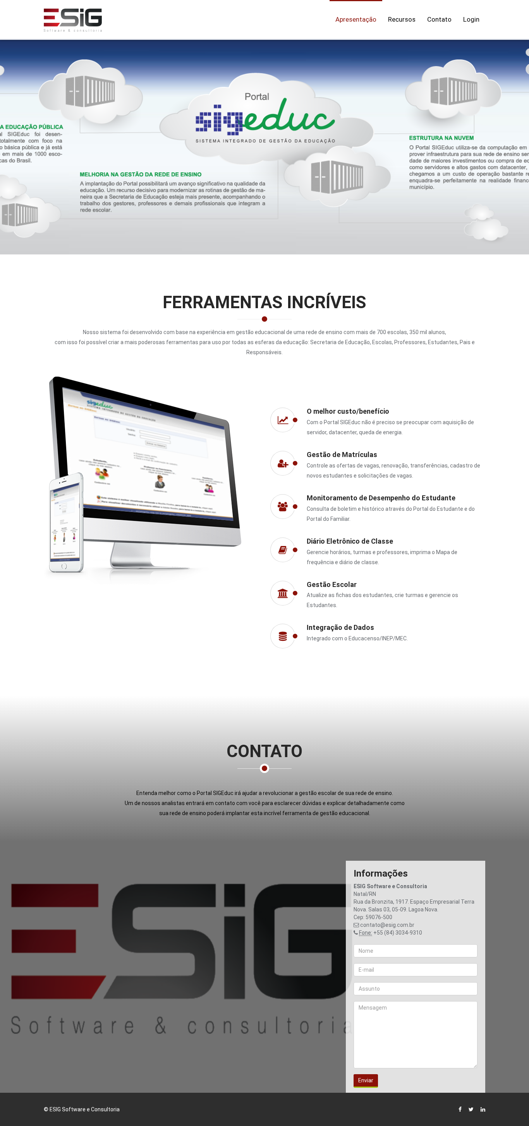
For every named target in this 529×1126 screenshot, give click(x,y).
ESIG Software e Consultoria (85, 1109)
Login (471, 19)
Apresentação (355, 19)
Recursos (402, 19)
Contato (439, 19)
